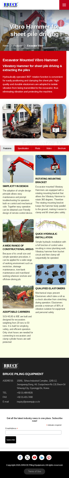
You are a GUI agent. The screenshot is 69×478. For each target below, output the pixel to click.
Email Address (11, 428)
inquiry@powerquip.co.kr (28, 401)
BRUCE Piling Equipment (11, 5)
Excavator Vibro (35, 45)
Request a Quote (61, 29)
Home (5, 45)
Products (17, 45)
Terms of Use (34, 471)
